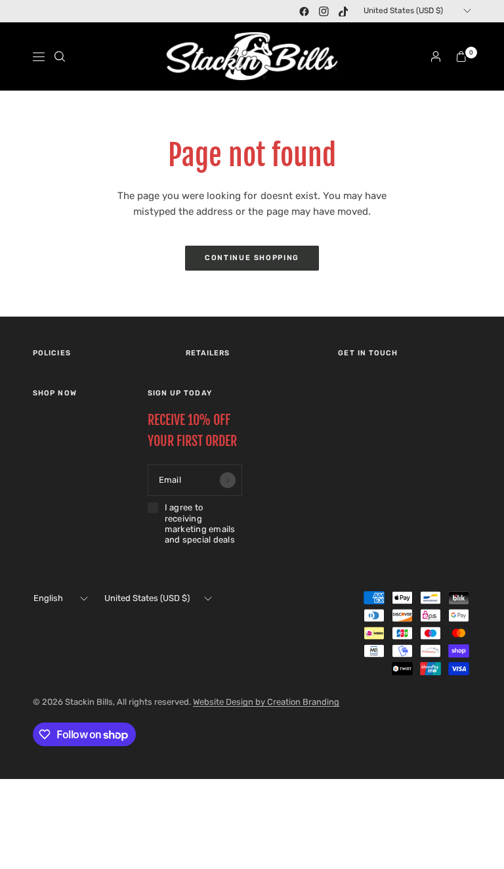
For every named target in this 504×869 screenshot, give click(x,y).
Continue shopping (252, 258)
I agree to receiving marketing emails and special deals (200, 523)
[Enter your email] (228, 480)
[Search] (59, 56)
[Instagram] (323, 11)
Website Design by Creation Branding (266, 702)
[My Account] (435, 56)
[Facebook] (304, 11)
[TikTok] (343, 11)
